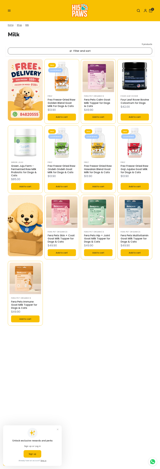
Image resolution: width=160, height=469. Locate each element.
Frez (50, 96)
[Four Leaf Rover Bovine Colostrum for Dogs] (135, 76)
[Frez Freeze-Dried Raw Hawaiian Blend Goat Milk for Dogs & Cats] (98, 143)
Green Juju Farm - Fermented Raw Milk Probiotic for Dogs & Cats (24, 170)
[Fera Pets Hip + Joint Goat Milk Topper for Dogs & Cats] (98, 212)
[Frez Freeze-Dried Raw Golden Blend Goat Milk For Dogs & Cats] (62, 76)
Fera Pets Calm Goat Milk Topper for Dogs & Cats (97, 103)
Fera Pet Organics (94, 96)
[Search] (138, 10)
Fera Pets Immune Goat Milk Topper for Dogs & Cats (24, 305)
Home (10, 25)
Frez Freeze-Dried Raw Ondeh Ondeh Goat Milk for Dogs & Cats (61, 169)
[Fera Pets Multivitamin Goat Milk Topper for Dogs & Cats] (135, 212)
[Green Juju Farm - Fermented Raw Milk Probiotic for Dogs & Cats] (25, 143)
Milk (27, 25)
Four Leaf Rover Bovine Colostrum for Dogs (135, 101)
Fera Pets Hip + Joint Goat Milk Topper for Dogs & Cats (97, 238)
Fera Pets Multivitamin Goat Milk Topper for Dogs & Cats (134, 238)
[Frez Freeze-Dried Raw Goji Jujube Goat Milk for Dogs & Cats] (135, 143)
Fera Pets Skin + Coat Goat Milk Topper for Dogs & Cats (61, 238)
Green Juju (17, 162)
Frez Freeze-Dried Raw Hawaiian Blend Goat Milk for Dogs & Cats (98, 169)
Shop (19, 25)
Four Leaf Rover (129, 96)
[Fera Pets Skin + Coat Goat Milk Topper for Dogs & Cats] (62, 212)
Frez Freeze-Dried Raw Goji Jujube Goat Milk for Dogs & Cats (134, 169)
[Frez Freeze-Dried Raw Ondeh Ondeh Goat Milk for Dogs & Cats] (62, 143)
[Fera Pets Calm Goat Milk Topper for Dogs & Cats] (98, 76)
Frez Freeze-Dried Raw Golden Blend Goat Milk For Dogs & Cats (61, 103)
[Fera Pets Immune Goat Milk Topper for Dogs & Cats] (25, 278)
